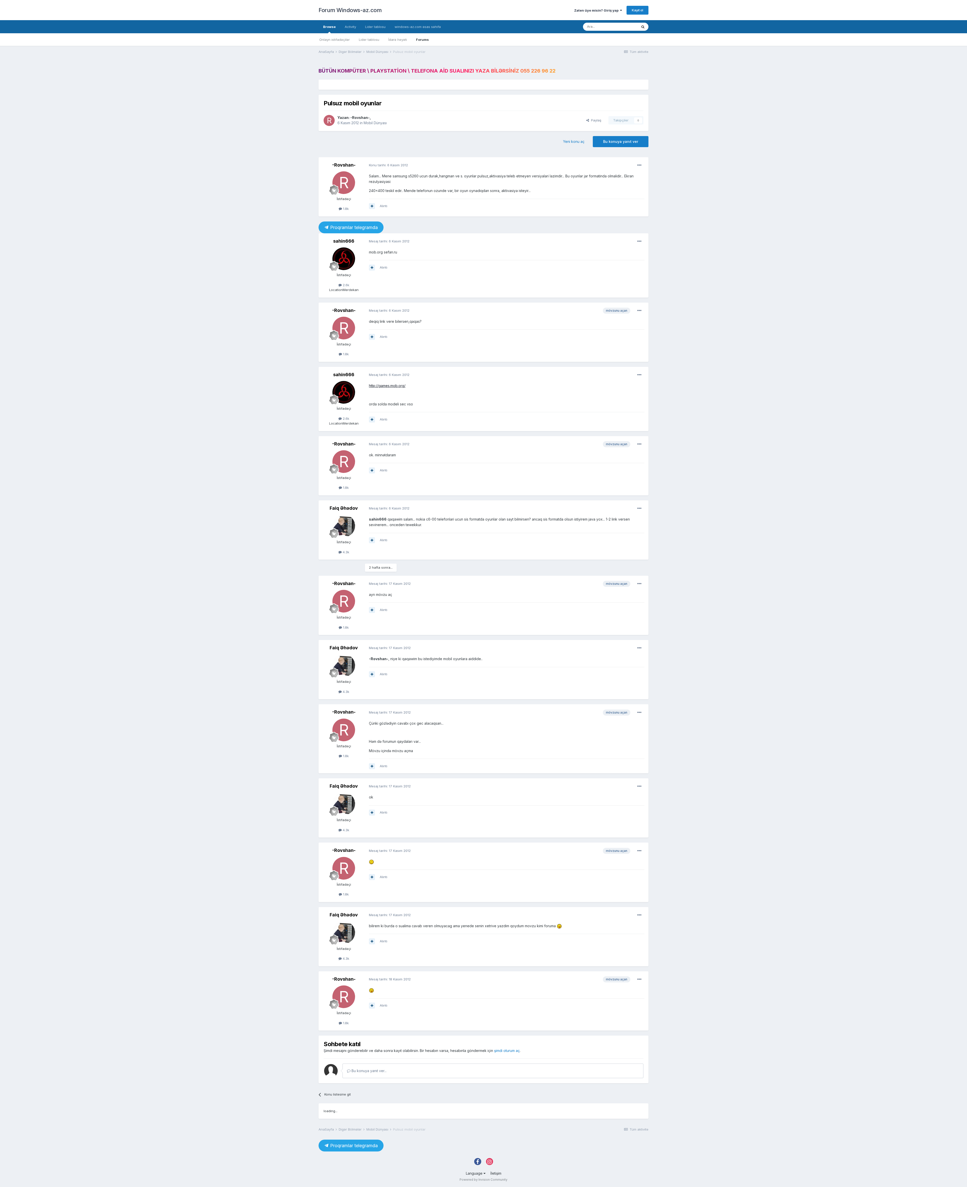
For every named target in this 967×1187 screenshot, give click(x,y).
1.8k (345, 209)
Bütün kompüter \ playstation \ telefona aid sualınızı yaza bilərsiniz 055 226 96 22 (437, 71)
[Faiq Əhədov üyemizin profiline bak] (343, 526)
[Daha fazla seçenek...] (639, 165)
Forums (422, 40)
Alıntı (383, 206)
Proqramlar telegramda (353, 227)
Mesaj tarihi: (389, 241)
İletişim (495, 1173)
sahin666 (343, 241)
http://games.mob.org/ (387, 385)
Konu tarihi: (388, 165)
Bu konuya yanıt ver (620, 141)
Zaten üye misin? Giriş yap (597, 10)
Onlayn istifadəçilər (334, 40)
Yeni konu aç (573, 141)
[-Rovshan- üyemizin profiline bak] (329, 120)
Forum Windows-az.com (350, 10)
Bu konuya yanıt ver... (369, 1071)
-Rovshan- (360, 117)
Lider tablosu (369, 40)
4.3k (345, 552)
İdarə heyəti (397, 40)
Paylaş (595, 120)
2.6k (345, 285)
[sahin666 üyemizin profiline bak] (343, 258)
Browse (329, 27)
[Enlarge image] (371, 861)
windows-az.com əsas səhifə (418, 27)
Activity (350, 27)
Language (475, 1173)
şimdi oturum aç (507, 1050)
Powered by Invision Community (483, 1179)
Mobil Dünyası (375, 123)
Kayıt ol (637, 10)
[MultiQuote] (372, 206)
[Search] (642, 27)
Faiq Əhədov (344, 508)
